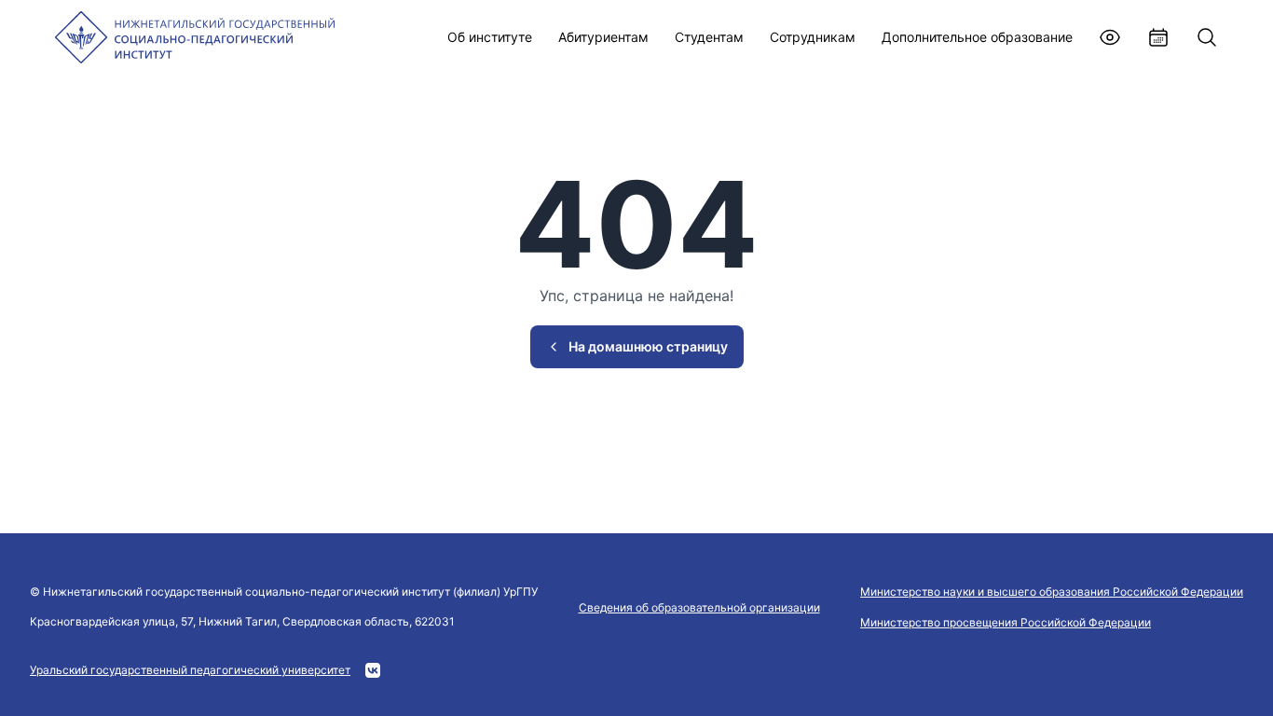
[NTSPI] (195, 37)
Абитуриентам (603, 37)
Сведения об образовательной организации (699, 607)
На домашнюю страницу (648, 346)
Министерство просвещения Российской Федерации (1005, 622)
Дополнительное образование (977, 37)
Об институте (489, 37)
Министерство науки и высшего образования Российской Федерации (1051, 592)
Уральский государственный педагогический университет (190, 670)
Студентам (709, 37)
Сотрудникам (813, 37)
